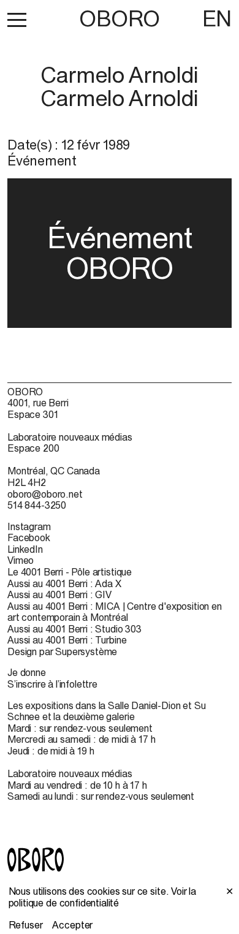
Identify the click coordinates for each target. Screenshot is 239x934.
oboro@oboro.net (45, 493)
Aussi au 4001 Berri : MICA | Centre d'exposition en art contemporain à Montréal (114, 612)
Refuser (26, 924)
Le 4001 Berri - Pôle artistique (69, 571)
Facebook (28, 537)
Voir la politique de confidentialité (103, 897)
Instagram (29, 526)
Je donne (26, 672)
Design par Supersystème (62, 651)
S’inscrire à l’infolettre (52, 683)
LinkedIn (25, 549)
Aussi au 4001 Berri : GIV (59, 594)
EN (217, 18)
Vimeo (20, 560)
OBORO (119, 18)
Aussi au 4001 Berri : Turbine (66, 639)
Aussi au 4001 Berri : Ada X (64, 583)
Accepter (72, 924)
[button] (16, 19)
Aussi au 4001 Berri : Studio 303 (74, 628)
